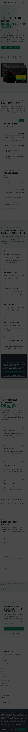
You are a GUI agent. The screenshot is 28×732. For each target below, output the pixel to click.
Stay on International (14, 375)
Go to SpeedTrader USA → (14, 372)
